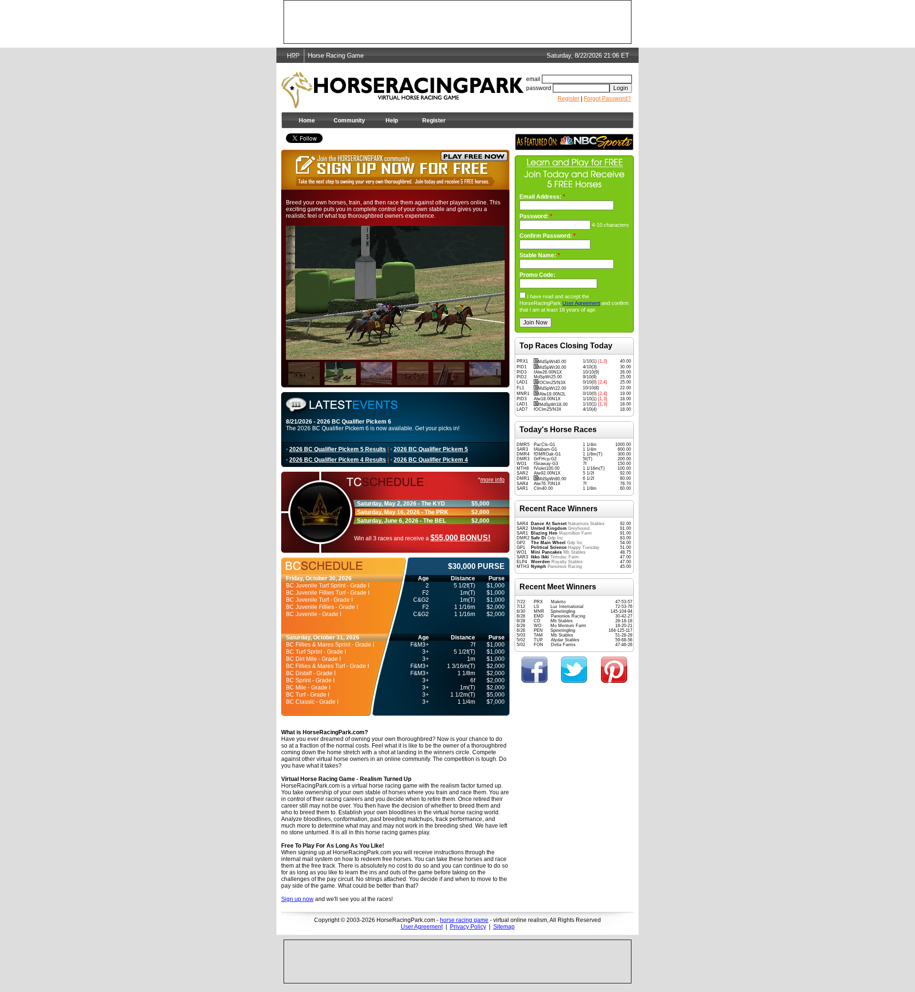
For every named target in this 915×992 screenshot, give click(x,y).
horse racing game (464, 920)
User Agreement (581, 303)
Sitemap (504, 926)
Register (569, 98)
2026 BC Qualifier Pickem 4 (431, 459)
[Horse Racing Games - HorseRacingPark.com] (402, 87)
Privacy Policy (468, 926)
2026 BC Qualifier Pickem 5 (431, 449)
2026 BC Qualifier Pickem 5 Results (337, 449)
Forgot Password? (607, 98)
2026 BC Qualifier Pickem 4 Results (337, 459)
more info (492, 479)
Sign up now (297, 899)
